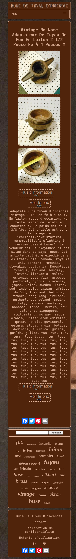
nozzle (24, 488)
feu (20, 441)
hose (18, 474)
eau (17, 451)
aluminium (29, 456)
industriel (40, 469)
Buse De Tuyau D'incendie (39, 516)
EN (34, 543)
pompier (46, 455)
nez (18, 455)
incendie (45, 443)
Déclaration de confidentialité (39, 530)
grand (34, 482)
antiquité (45, 482)
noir (52, 470)
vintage (26, 494)
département (29, 464)
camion (40, 450)
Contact (39, 522)
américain (22, 468)
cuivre (47, 503)
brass (21, 481)
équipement (31, 444)
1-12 (61, 469)
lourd (60, 456)
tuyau (51, 462)
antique (51, 487)
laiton (56, 449)
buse (34, 501)
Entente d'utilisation (39, 538)
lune (42, 495)
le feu (27, 450)
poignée (36, 488)
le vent (59, 443)
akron (55, 494)
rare (28, 476)
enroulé (58, 482)
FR (44, 543)
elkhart (49, 474)
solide (36, 476)
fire (62, 475)
